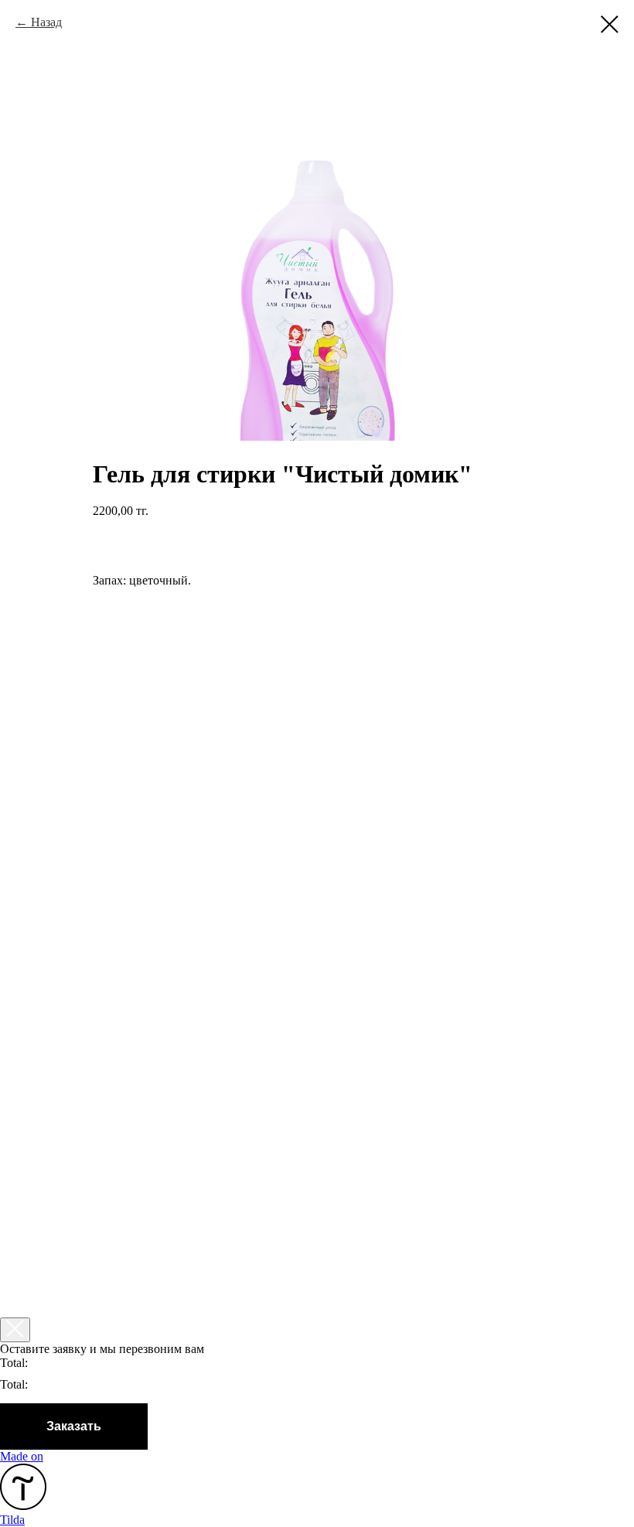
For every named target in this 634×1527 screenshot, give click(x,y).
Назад (46, 22)
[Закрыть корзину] (15, 1329)
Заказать (73, 1426)
